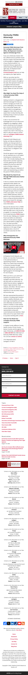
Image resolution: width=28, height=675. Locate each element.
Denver (14, 499)
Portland (14, 509)
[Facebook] (5, 623)
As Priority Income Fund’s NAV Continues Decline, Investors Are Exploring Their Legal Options (13, 440)
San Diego (14, 541)
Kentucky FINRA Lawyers (12, 351)
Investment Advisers (9, 429)
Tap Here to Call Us (14, 4)
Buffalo (14, 562)
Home (4, 17)
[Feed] (23, 623)
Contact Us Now (14, 395)
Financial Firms (7, 405)
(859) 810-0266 (20, 331)
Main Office (14, 473)
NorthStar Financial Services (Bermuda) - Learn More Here (14, 21)
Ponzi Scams (6, 425)
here (21, 315)
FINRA (18, 214)
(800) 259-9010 (9, 333)
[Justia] (15, 623)
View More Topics (6, 431)
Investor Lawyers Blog (14, 11)
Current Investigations (13, 347)
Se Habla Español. (14, 23)
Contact (12, 17)
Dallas (14, 574)
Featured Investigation (9, 409)
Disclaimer (14, 636)
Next (17, 358)
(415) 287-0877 (16, 614)
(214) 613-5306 (16, 581)
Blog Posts (14, 646)
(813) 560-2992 (16, 535)
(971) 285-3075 (16, 514)
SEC (4, 427)
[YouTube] (19, 623)
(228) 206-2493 (16, 525)
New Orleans (14, 587)
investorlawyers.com (10, 72)
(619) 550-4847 (16, 546)
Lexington (14, 599)
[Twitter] (8, 623)
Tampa (14, 531)
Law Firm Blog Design (14, 673)
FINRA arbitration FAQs (13, 202)
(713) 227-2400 (16, 479)
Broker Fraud (7, 418)
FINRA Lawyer (13, 350)
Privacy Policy (14, 639)
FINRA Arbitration (17, 349)
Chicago (14, 552)
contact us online (16, 336)
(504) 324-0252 (16, 593)
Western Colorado (14, 488)
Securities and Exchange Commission (13, 420)
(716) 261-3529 (16, 569)
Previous (5, 358)
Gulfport (14, 520)
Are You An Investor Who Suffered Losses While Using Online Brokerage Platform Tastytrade (13, 448)
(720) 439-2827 (16, 504)
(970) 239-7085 (16, 493)
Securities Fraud (7, 412)
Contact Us (14, 644)
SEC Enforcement (8, 414)
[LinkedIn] (12, 623)
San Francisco (14, 609)
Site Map (14, 641)
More (20, 17)
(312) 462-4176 (16, 557)
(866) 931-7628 (16, 604)
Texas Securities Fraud (9, 422)
